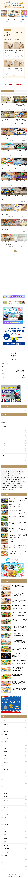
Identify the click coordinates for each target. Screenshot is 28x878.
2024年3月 (14, 807)
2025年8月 (14, 752)
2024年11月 (14, 779)
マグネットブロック (6, 481)
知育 (15, 485)
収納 (9, 483)
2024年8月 (14, 790)
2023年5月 (14, 841)
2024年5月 (14, 800)
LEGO (20, 469)
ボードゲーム (15, 435)
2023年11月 (14, 821)
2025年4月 (14, 762)
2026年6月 (14, 727)
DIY (20, 94)
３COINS (11, 489)
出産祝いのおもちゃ (15, 440)
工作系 (19, 483)
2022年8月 (14, 855)
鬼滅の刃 (4, 489)
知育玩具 (15, 450)
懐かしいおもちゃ (15, 443)
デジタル (11, 475)
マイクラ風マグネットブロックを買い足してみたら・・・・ (17, 523)
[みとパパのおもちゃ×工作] (14, 7)
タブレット (15, 432)
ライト (13, 481)
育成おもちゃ (15, 452)
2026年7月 (14, 724)
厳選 (3, 483)
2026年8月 (14, 720)
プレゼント (13, 477)
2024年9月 (14, 786)
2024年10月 (14, 783)
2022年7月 (14, 859)
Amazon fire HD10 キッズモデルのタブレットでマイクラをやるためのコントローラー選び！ (18, 529)
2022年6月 (14, 862)
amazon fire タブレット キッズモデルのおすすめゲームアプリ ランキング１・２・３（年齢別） (18, 512)
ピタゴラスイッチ (5, 477)
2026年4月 (14, 734)
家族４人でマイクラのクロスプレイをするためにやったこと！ (17, 505)
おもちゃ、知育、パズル (13, 471)
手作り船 (15, 460)
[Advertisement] (14, 278)
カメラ (11, 473)
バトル (17, 475)
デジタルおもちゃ (15, 433)
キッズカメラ (17, 473)
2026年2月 (14, 738)
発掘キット (15, 448)
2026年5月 (14, 731)
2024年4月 (14, 803)
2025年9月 (14, 748)
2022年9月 (14, 852)
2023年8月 (14, 831)
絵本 (3, 487)
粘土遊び (20, 485)
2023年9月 (14, 828)
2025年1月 (14, 772)
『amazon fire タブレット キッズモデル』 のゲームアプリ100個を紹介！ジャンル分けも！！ (18, 500)
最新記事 (7, 91)
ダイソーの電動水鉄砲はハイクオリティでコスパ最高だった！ (17, 546)
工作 (7, 94)
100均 (4, 469)
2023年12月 (14, 817)
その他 (15, 430)
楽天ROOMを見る (14, 381)
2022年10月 (14, 848)
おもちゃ (20, 91)
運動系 (14, 487)
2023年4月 (14, 845)
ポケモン (15, 437)
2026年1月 (14, 741)
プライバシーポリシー (13, 874)
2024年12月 (14, 776)
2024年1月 (14, 814)
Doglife (14, 422)
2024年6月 (14, 797)
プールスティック (15, 458)
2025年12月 (14, 745)
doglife (15, 469)
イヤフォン (4, 473)
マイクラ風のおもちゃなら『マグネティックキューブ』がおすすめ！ (17, 517)
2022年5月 (14, 866)
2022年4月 (14, 869)
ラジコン (20, 481)
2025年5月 (14, 758)
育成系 (9, 487)
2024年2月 (14, 810)
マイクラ (15, 438)
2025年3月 (14, 765)
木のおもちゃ (15, 445)
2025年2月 (14, 769)
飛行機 (20, 487)
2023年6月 (14, 838)
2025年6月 (14, 755)
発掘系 (9, 485)
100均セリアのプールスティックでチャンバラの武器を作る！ (17, 552)
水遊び (4, 485)
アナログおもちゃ (15, 428)
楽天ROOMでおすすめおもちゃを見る (14, 84)
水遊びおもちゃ (15, 447)
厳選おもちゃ (15, 442)
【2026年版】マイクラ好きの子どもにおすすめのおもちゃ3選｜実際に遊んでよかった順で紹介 (18, 535)
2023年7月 (14, 835)
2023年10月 (14, 824)
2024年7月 (14, 793)
